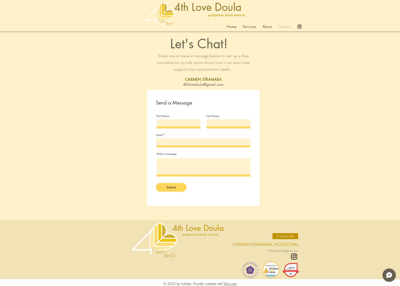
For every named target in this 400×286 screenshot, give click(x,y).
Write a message (166, 154)
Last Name (212, 116)
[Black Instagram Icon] (299, 26)
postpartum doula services (226, 15)
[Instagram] (294, 256)
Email (159, 135)
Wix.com (230, 284)
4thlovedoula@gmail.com (203, 84)
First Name (162, 116)
